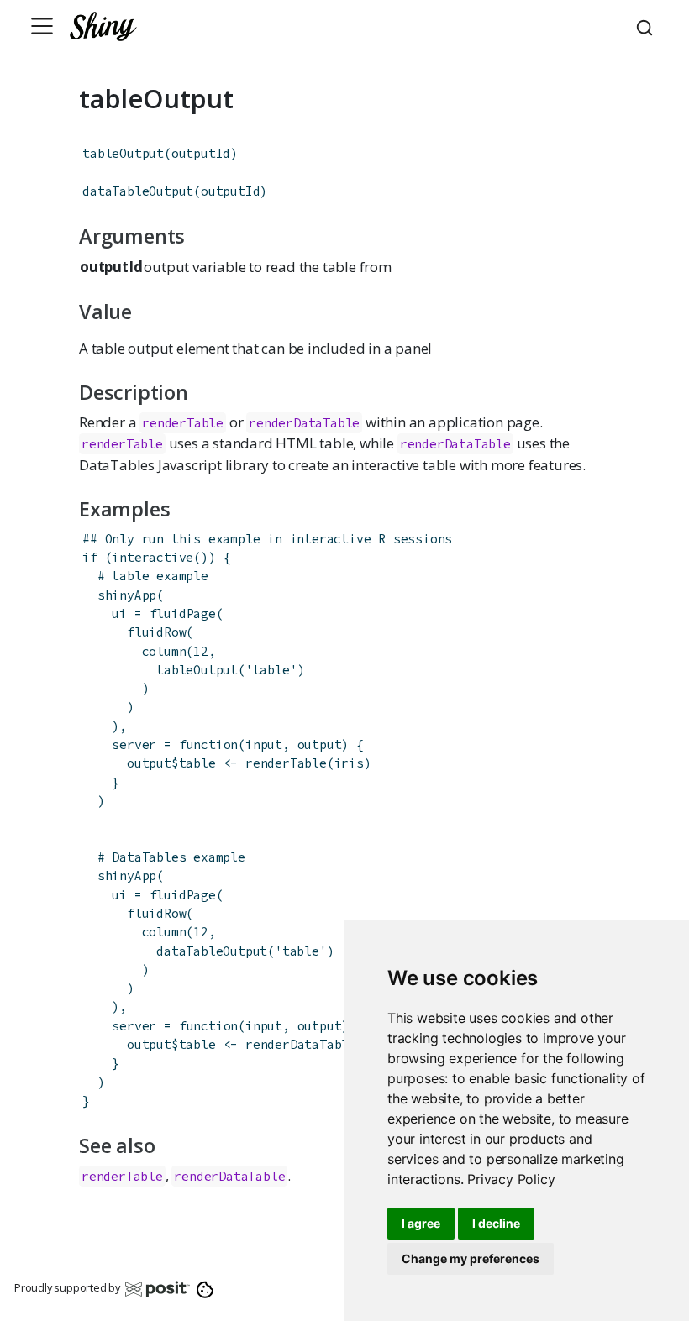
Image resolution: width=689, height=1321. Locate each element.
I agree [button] (421, 1223)
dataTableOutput (137, 191)
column (164, 651)
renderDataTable (304, 423)
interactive (152, 557)
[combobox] (647, 26)
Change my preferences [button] (470, 1258)
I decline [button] (496, 1223)
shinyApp (126, 595)
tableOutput (123, 153)
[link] (511, 1179)
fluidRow (156, 632)
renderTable (183, 423)
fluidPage (183, 613)
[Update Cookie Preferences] (205, 1288)
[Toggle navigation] (42, 26)
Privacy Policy (511, 1179)
